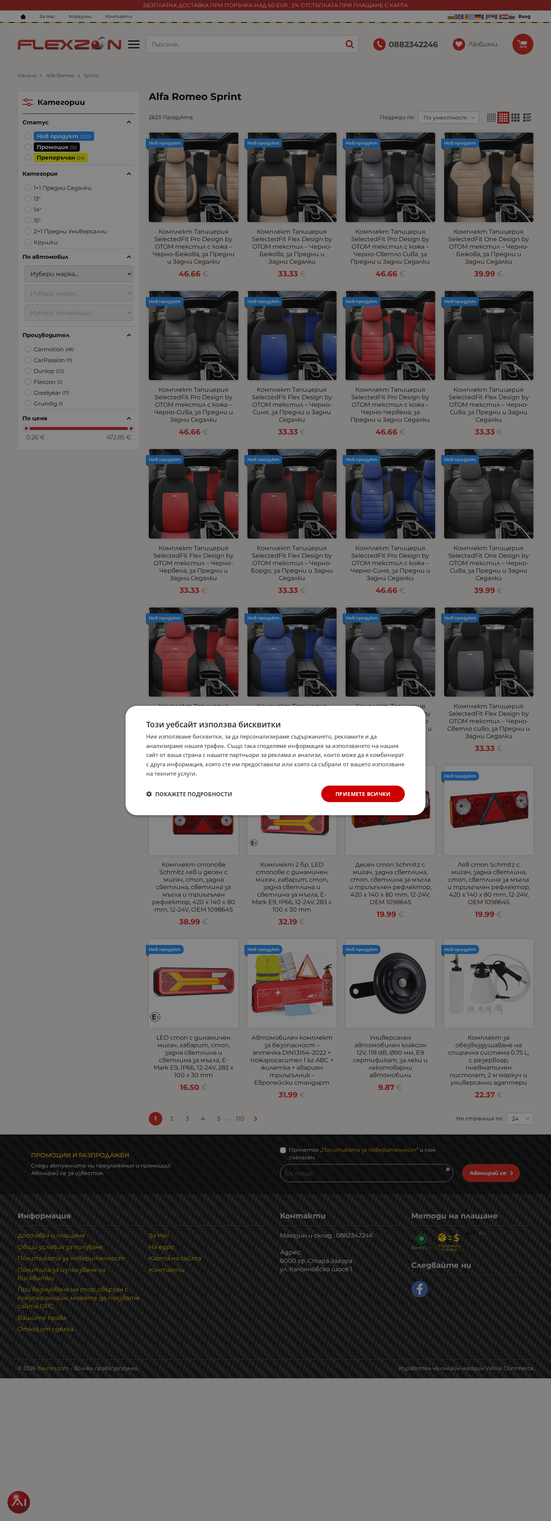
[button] (189, 794)
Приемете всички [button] (363, 793)
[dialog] (275, 760)
